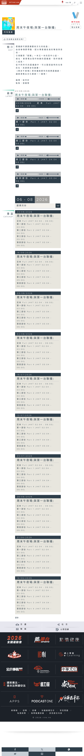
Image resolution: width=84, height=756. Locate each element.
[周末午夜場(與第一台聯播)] (17, 111)
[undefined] (62, 2)
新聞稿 (15, 710)
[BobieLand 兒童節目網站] (14, 654)
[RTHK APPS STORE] (14, 699)
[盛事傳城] (69, 684)
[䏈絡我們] (17, 629)
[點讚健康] (69, 639)
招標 (35, 710)
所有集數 (8, 32)
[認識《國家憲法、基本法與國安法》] (14, 684)
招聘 (25, 710)
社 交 (65, 624)
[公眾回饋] (57, 629)
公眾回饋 (64, 629)
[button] (18, 99)
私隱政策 (22, 713)
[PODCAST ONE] (42, 699)
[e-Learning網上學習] (69, 654)
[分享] (58, 624)
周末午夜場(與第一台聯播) (33, 95)
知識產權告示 (49, 710)
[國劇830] (42, 654)
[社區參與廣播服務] (42, 669)
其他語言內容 (56, 713)
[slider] (55, 99)
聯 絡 (23, 629)
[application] (37, 99)
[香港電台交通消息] (17, 624)
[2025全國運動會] (14, 639)
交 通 (23, 624)
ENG (67, 2)
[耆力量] (42, 684)
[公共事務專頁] (14, 669)
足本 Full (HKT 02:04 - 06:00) (35, 221)
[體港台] (42, 639)
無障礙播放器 (38, 713)
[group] (48, 99)
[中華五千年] (69, 699)
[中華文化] (69, 669)
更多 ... (17, 618)
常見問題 (65, 710)
